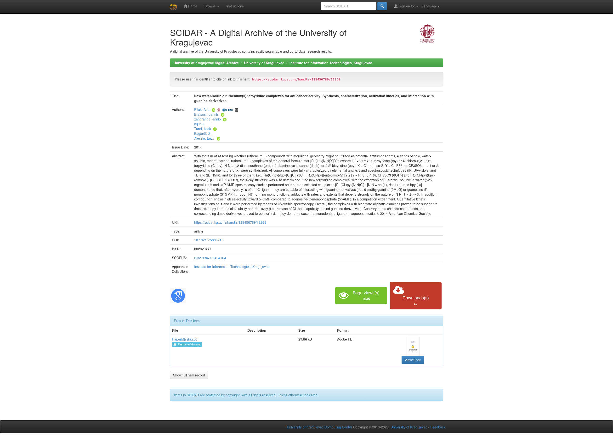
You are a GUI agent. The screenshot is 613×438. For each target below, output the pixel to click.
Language (429, 6)
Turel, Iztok (202, 128)
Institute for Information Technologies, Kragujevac (330, 62)
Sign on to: (406, 6)
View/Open (413, 360)
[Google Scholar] (178, 295)
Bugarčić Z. (202, 133)
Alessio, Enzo (204, 138)
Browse (210, 6)
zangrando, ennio (207, 119)
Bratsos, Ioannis (206, 114)
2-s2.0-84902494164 (210, 257)
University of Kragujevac (264, 62)
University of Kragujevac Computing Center (319, 427)
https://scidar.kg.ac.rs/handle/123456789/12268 (230, 222)
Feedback (437, 427)
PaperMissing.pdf (185, 339)
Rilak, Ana (202, 109)
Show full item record (189, 375)
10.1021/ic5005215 (208, 240)
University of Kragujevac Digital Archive (206, 62)
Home (192, 6)
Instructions (235, 6)
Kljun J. (199, 123)
